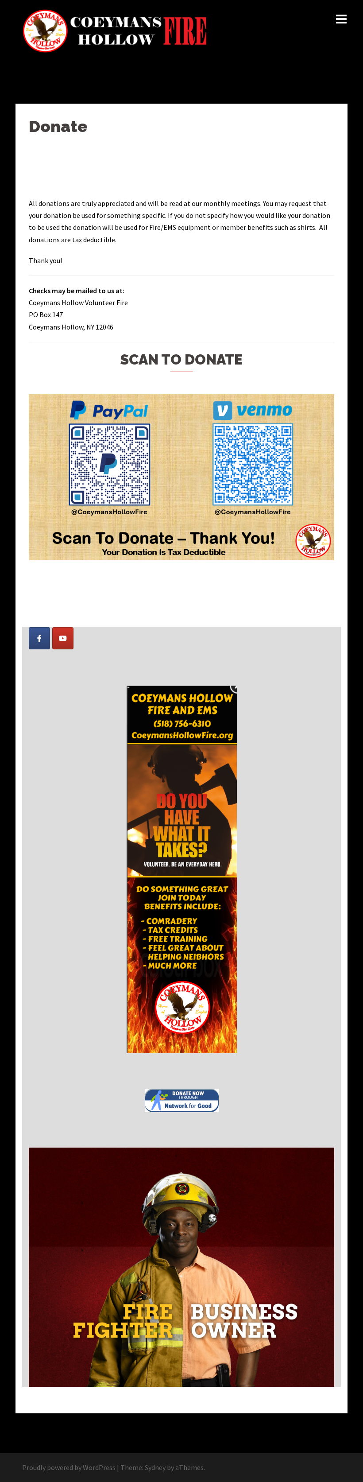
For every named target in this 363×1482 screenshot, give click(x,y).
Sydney (155, 1467)
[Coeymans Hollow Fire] (116, 30)
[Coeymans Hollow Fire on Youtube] (62, 638)
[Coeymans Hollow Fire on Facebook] (39, 638)
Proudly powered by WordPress (69, 1467)
